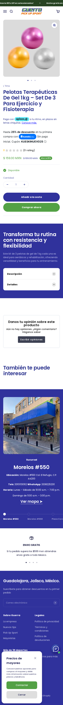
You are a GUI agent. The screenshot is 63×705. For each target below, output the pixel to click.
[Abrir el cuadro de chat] (55, 648)
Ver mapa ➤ (31, 501)
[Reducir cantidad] (7, 184)
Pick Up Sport (10, 632)
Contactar (22, 685)
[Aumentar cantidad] (24, 184)
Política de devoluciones (42, 638)
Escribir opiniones (31, 339)
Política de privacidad (47, 621)
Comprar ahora (31, 207)
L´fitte (6, 86)
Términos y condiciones (41, 629)
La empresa (9, 621)
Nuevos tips (9, 627)
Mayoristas (9, 638)
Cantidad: (8, 177)
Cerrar (22, 694)
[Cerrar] (35, 658)
